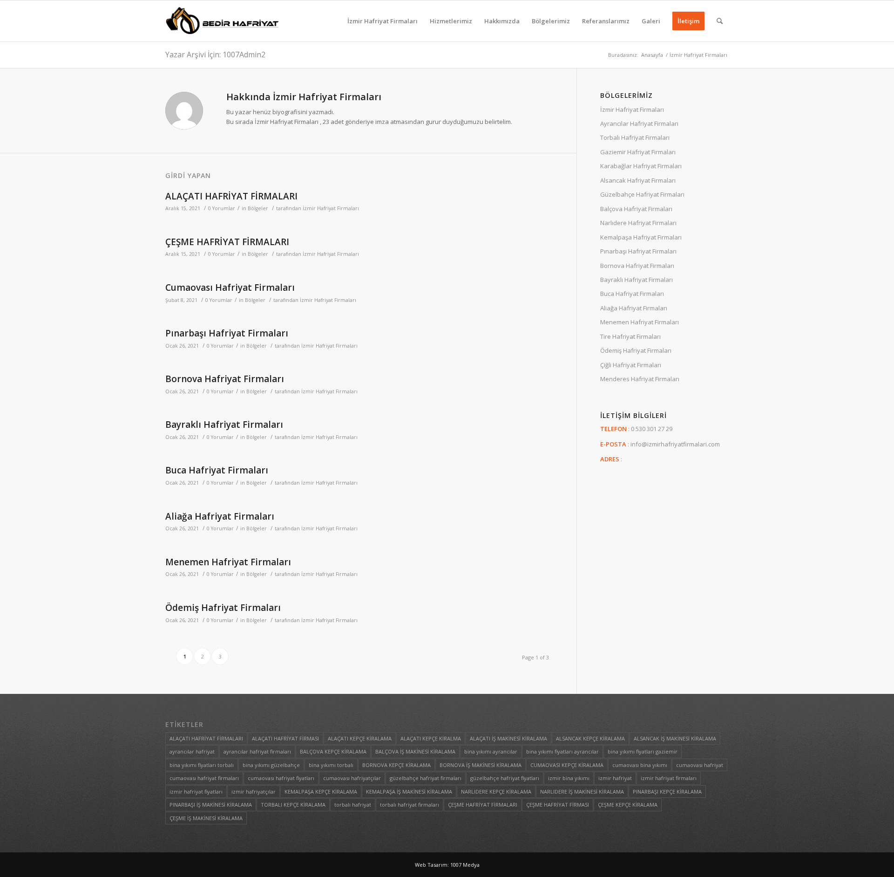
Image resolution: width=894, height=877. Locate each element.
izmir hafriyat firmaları (669, 777)
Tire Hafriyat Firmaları (630, 336)
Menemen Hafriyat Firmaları (228, 562)
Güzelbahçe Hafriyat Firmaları (642, 194)
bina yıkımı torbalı (331, 764)
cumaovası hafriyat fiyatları (281, 777)
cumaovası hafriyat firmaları (204, 777)
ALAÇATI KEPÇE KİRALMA (430, 738)
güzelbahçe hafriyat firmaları (425, 777)
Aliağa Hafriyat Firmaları (219, 516)
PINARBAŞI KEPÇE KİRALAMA (667, 791)
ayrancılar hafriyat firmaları (257, 751)
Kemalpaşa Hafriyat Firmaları (641, 237)
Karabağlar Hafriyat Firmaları (641, 166)
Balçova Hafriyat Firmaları (636, 209)
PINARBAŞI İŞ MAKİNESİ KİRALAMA (210, 804)
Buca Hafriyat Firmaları (216, 470)
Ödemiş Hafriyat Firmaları (223, 608)
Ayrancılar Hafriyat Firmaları (639, 123)
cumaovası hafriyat (699, 764)
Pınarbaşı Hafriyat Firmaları (226, 333)
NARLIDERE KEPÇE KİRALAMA (496, 791)
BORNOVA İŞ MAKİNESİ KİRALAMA (481, 764)
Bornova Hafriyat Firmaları (224, 379)
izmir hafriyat (615, 777)
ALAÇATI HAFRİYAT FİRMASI (285, 738)
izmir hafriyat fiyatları (196, 791)
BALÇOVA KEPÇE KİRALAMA (333, 751)
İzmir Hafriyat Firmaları (331, 208)
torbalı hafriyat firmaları (409, 804)
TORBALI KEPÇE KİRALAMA (293, 804)
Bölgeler (258, 208)
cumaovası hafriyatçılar (352, 777)
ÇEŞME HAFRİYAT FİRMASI (557, 804)
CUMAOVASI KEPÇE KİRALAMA (566, 764)
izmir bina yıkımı (568, 777)
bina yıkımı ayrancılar (490, 751)
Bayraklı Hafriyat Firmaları (224, 424)
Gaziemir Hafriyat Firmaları (638, 152)
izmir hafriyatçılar (253, 791)
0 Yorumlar (221, 208)
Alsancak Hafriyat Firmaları (638, 180)
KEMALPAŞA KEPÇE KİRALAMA (320, 791)
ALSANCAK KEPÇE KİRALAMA (590, 738)
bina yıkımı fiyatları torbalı (201, 764)
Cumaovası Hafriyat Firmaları (230, 287)
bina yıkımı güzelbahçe (271, 764)
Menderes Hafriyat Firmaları (639, 379)
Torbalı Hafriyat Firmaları (635, 137)
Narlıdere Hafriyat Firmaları (638, 223)
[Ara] (720, 20)
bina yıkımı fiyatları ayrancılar (562, 751)
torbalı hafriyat (352, 804)
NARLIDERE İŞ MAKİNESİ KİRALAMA (582, 791)
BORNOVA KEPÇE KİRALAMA (396, 764)
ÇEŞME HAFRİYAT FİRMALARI (227, 242)
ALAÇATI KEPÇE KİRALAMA (360, 738)
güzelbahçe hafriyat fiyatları (504, 777)
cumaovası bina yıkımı (639, 764)
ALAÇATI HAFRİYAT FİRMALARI (231, 196)
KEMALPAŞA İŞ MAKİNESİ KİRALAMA (409, 791)
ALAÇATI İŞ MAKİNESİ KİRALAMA (508, 738)
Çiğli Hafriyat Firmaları (630, 365)
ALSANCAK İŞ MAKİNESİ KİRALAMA (675, 738)
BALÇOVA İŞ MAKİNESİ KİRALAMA (415, 751)
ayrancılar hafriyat (192, 751)
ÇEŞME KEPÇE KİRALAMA (627, 804)
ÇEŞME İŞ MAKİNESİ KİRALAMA (206, 818)
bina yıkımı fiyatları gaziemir (642, 751)
